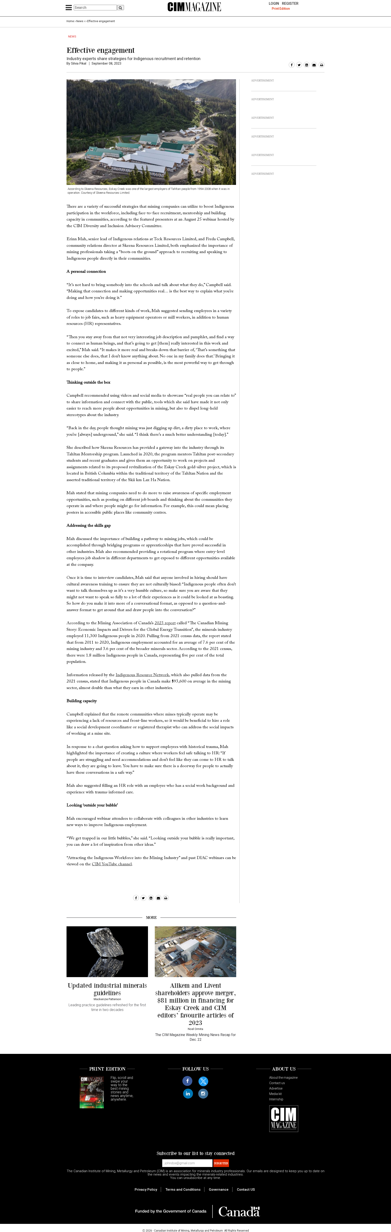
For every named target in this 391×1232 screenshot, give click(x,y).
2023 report (165, 623)
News (79, 21)
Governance (219, 1190)
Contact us (277, 1083)
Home (70, 21)
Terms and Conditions (182, 1190)
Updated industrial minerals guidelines (107, 989)
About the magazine (283, 1077)
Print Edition (281, 8)
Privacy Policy (146, 1190)
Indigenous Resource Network (142, 675)
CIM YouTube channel (112, 864)
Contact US (246, 1190)
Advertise (275, 1088)
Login (274, 3)
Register (290, 3)
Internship (276, 1099)
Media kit (275, 1094)
